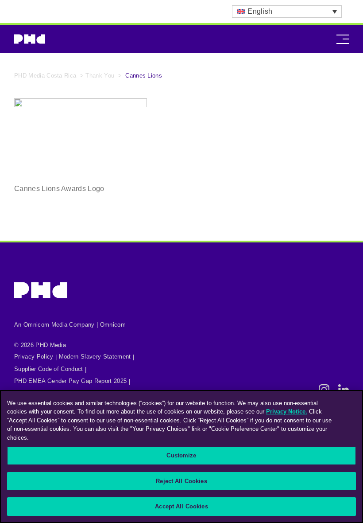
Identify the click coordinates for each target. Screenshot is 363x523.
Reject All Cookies (181, 481)
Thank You (99, 75)
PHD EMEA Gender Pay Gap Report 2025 (70, 381)
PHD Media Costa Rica (45, 75)
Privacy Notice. (286, 411)
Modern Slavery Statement (95, 356)
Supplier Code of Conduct (48, 369)
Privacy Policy (33, 356)
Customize (181, 455)
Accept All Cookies (181, 506)
